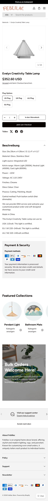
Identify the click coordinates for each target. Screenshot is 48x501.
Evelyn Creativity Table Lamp (20, 22)
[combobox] (24, 14)
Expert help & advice (26, 415)
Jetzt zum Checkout (24, 125)
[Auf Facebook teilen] (16, 131)
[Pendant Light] (12, 311)
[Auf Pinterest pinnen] (21, 131)
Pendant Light (12, 324)
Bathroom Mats (33, 324)
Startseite (5, 22)
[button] (39, 8)
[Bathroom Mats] (33, 311)
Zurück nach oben (24, 424)
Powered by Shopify (23, 495)
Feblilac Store (11, 495)
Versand (5, 83)
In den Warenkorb (32, 117)
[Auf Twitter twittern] (11, 131)
